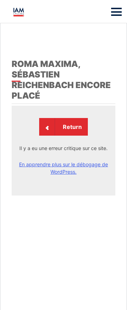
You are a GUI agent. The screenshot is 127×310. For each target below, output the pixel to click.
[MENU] (116, 12)
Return (72, 126)
